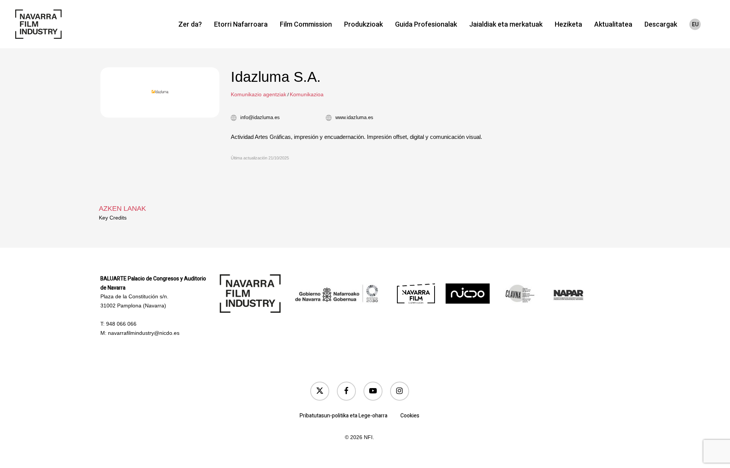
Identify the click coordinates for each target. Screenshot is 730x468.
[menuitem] (695, 24)
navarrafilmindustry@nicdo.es (143, 333)
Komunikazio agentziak (258, 94)
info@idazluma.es (260, 117)
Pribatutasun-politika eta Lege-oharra (343, 416)
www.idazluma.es (354, 117)
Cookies (409, 416)
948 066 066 (121, 324)
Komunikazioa (307, 94)
